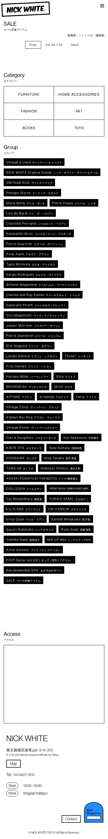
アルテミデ (54, 397)
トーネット (78, 356)
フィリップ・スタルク (32, 193)
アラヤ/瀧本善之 (42, 478)
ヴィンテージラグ (29, 183)
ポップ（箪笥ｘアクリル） (39, 560)
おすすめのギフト (34, 570)
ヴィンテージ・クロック (32, 407)
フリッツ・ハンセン (29, 366)
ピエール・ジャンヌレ (33, 336)
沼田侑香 (65, 448)
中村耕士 (81, 438)
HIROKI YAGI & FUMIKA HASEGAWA (68, 488)
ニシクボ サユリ (30, 529)
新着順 (71, 35)
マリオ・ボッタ (25, 203)
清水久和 (60, 468)
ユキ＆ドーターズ (31, 438)
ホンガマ (21, 458)
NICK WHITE (26, 9)
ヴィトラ (66, 376)
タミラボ (19, 468)
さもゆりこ (68, 499)
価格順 (100, 35)
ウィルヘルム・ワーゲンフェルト (42, 285)
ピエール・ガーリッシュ (34, 244)
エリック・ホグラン (29, 346)
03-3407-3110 (24, 774)
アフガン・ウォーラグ (33, 417)
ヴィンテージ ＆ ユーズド (34, 162)
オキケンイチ (67, 509)
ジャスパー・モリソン (33, 325)
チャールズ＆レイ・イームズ (43, 295)
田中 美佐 (60, 458)
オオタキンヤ (24, 448)
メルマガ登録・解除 (93, 812)
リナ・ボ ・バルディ (29, 213)
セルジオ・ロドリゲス (34, 274)
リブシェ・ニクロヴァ (31, 356)
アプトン (19, 397)
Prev (33, 45)
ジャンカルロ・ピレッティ (36, 305)
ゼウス (63, 387)
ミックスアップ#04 (68, 540)
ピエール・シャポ (74, 203)
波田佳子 (23, 540)
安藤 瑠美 (76, 529)
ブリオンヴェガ (26, 387)
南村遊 (24, 499)
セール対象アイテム (23, 580)
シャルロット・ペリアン (36, 223)
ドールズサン (24, 489)
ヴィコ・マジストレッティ (35, 315)
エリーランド (23, 509)
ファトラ (86, 397)
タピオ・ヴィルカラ (30, 264)
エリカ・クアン (25, 519)
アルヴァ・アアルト (27, 254)
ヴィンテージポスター (31, 427)
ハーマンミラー (27, 376)
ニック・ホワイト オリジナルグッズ (52, 172)
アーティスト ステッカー (33, 550)
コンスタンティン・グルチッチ (38, 234)
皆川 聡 (70, 519)
